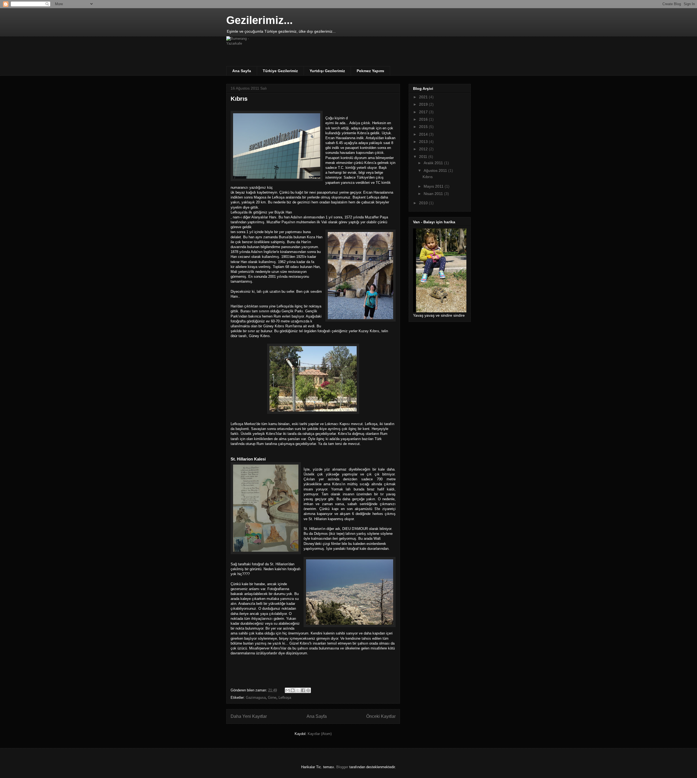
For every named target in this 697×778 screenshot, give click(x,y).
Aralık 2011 (434, 163)
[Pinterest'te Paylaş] (308, 690)
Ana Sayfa (241, 71)
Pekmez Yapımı (370, 71)
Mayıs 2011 (434, 186)
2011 (423, 156)
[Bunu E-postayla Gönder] (287, 690)
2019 (424, 104)
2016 (424, 119)
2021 (424, 97)
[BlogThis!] (292, 690)
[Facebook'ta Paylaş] (303, 690)
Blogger (342, 767)
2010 (424, 203)
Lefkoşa (285, 697)
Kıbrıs (239, 98)
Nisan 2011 (434, 193)
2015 (424, 126)
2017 (424, 112)
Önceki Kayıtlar (381, 716)
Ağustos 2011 (436, 170)
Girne (272, 697)
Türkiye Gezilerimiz (280, 71)
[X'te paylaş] (298, 690)
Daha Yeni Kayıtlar (249, 716)
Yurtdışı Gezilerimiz (327, 71)
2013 (424, 141)
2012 (424, 149)
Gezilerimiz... (259, 20)
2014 (424, 134)
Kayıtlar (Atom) (320, 734)
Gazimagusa (256, 697)
